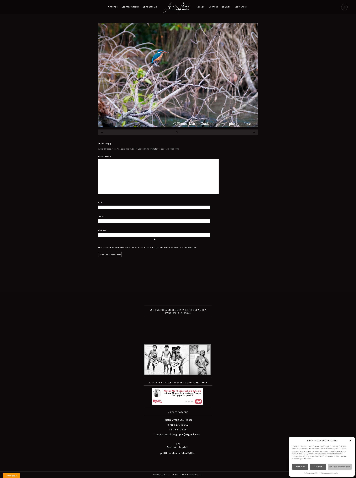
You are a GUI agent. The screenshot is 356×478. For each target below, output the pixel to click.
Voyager (213, 7)
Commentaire (105, 156)
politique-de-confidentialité (177, 453)
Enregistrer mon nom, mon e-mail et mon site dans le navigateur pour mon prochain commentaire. (147, 247)
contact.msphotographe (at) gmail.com (178, 434)
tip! (198, 401)
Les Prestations (130, 7)
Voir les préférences (339, 466)
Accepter (300, 466)
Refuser (318, 466)
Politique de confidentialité (329, 473)
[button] (350, 440)
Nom (101, 202)
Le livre (226, 7)
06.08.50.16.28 (178, 429)
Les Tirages (241, 7)
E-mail (102, 216)
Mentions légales (177, 447)
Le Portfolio (150, 7)
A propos (113, 7)
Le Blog (201, 7)
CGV (177, 443)
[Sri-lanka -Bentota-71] (178, 126)
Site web (102, 230)
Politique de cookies (311, 473)
